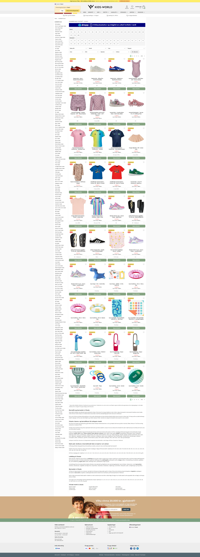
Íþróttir (105, 12)
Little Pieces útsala (59, 258)
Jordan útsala (58, 215)
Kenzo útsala (57, 226)
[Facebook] (131, 548)
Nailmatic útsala (58, 305)
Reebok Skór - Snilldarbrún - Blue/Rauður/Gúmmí (116, 79)
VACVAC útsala (58, 421)
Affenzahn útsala (58, 31)
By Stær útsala (58, 78)
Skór (98, 12)
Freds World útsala (59, 170)
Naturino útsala (58, 312)
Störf (110, 528)
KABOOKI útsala (58, 219)
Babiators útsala (58, 52)
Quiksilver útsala (58, 355)
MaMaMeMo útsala (59, 269)
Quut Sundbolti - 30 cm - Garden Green (136, 386)
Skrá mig (126, 509)
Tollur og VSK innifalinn (70, 15)
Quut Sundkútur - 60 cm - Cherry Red (78, 318)
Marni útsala (57, 277)
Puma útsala (57, 353)
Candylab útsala (58, 86)
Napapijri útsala (58, 308)
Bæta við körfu (78, 88)
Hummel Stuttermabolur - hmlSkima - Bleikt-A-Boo (97, 216)
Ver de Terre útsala (59, 425)
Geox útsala (57, 179)
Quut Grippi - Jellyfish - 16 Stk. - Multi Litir (117, 284)
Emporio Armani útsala (59, 145)
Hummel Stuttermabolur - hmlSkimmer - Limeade (97, 148)
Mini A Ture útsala (58, 286)
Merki (84, 12)
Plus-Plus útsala (58, 346)
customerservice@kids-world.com (66, 526)
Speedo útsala (58, 391)
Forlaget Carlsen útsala (59, 168)
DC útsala (57, 112)
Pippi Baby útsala (58, 340)
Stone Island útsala (59, 396)
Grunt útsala (57, 187)
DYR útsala (57, 132)
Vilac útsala (57, 432)
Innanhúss (140, 12)
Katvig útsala (57, 222)
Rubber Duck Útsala (59, 372)
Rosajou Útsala (58, 367)
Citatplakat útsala (58, 93)
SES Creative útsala (59, 378)
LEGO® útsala (72, 489)
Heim (56, 18)
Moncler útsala (58, 295)
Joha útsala (57, 213)
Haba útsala (57, 189)
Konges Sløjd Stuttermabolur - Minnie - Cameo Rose (78, 216)
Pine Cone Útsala (58, 338)
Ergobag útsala (58, 149)
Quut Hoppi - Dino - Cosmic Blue (97, 283)
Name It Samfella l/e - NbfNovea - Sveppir (78, 182)
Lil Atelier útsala (58, 254)
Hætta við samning (59, 537)
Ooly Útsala (57, 323)
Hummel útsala (58, 200)
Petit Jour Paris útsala (59, 333)
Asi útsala (57, 48)
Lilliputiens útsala (58, 256)
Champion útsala (58, 89)
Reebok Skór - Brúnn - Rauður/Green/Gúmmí (78, 79)
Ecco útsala (57, 138)
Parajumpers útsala (59, 327)
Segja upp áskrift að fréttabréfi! (116, 533)
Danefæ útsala (58, 108)
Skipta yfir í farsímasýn (140, 554)
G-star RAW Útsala (59, 175)
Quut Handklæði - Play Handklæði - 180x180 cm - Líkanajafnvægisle (136, 318)
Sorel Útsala (57, 389)
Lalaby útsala (57, 239)
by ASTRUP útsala (58, 74)
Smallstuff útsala (58, 381)
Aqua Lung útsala (58, 41)
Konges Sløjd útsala (59, 234)
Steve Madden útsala (59, 395)
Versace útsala (58, 428)
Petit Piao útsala (58, 335)
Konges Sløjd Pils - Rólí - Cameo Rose (136, 148)
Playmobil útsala (58, 344)
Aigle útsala (57, 33)
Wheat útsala (57, 440)
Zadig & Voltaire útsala (59, 447)
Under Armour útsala (59, 419)
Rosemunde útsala (59, 368)
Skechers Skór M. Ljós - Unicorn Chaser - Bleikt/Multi (117, 216)
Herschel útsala (58, 194)
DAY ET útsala (58, 110)
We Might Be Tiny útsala (60, 438)
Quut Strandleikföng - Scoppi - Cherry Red (117, 352)
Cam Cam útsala (58, 84)
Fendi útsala (57, 153)
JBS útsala (57, 211)
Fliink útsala (57, 162)
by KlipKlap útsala (58, 76)
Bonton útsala (58, 69)
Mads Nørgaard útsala (59, 267)
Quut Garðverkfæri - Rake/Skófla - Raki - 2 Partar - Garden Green (78, 386)
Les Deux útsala (58, 249)
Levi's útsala (57, 250)
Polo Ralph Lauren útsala (60, 348)
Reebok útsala (58, 361)
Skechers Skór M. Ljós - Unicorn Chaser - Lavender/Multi (136, 250)
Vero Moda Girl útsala (59, 426)
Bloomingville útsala (59, 63)
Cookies (132, 554)
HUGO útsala (57, 198)
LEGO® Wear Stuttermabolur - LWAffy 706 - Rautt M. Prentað (117, 182)
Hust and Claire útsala (59, 202)
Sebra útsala (57, 376)
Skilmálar (101, 554)
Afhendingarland (125, 554)
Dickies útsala (58, 119)
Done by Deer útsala (59, 129)
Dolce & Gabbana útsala (60, 127)
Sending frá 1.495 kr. (113, 15)
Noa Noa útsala (58, 320)
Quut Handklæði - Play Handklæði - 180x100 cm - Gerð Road (117, 318)
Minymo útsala (58, 292)
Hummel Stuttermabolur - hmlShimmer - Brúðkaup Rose (78, 148)
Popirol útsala (58, 352)
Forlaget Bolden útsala (59, 166)
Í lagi (62, 10)
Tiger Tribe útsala (58, 411)
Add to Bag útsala (58, 27)
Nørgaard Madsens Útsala (60, 322)
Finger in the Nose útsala (60, 159)
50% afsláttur (57, 24)
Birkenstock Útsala (59, 57)
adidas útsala (57, 29)
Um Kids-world (112, 526)
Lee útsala (57, 243)
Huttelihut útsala (58, 204)
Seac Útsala (57, 374)
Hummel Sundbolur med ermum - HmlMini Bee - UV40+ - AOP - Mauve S (97, 114)
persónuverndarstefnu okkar (123, 520)
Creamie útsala (58, 106)
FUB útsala (57, 172)
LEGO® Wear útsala (59, 247)
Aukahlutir (114, 12)
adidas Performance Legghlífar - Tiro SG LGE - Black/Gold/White (78, 250)
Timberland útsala (58, 413)
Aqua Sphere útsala (59, 42)
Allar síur (135, 51)
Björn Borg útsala (58, 61)
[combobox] (78, 85)
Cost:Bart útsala (58, 104)
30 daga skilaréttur (132, 15)
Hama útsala (57, 190)
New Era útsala (58, 316)
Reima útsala (57, 363)
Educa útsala (57, 140)
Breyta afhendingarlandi (72, 10)
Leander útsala (58, 241)
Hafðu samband (89, 526)
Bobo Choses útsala (59, 65)
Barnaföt (90, 12)
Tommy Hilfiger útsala (59, 417)
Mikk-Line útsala (58, 284)
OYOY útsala (57, 325)
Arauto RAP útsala (59, 44)
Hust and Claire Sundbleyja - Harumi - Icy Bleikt (116, 250)
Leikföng (132, 12)
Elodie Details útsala (59, 144)
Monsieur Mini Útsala (59, 297)
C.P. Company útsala (59, 80)
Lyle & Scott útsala (59, 265)
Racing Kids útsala (59, 357)
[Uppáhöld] (86, 59)
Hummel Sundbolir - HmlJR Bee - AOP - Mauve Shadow (136, 79)
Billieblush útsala (58, 56)
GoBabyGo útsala (58, 183)
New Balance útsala (59, 314)
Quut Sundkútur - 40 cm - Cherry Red (136, 284)
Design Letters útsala (59, 114)
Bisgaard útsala (58, 59)
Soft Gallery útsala (58, 387)
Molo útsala (57, 293)
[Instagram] (134, 548)
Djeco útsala (57, 123)
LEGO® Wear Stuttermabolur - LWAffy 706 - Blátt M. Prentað (97, 182)
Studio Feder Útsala (59, 398)
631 (142, 56)
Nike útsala (57, 318)
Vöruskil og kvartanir (90, 529)
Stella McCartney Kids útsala (61, 393)
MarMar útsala (58, 275)
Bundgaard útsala (58, 72)
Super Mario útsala (59, 402)
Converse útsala (58, 101)
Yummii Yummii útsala (59, 445)
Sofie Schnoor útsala (59, 385)
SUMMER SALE (62, 18)
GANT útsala (57, 177)
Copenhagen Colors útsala (60, 102)
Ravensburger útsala (59, 359)
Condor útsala (58, 99)
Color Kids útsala (58, 95)
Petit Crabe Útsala (58, 331)
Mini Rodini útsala (59, 288)
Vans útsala (57, 423)
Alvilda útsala (58, 35)
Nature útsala (58, 310)
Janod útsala (57, 209)
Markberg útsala (58, 273)
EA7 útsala (57, 134)
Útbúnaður (123, 12)
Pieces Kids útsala (58, 337)
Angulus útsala (58, 39)
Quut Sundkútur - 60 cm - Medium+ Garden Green (97, 352)
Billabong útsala (58, 54)
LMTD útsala (57, 263)
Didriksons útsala (58, 121)
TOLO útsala (57, 415)
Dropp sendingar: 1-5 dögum (92, 15)
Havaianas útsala (58, 192)
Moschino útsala (58, 299)
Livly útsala (57, 262)
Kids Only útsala (58, 232)
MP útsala (57, 301)
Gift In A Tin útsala (59, 181)
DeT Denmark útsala (59, 117)
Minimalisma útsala (59, 290)
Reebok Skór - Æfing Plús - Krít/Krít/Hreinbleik (97, 79)
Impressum (118, 554)
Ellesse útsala (57, 142)
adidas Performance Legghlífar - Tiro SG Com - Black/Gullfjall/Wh (136, 216)
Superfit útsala (58, 404)
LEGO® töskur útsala (59, 245)
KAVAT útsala (58, 224)
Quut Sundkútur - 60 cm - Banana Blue (97, 318)
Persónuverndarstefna (109, 554)
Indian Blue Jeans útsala (60, 205)
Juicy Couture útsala (59, 217)
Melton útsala (58, 278)
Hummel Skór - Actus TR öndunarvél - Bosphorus (136, 182)
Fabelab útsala (58, 151)
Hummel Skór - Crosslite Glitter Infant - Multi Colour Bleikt (117, 113)
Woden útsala (58, 441)
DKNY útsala (57, 125)
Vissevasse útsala (58, 434)
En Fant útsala (58, 147)
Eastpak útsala (58, 136)
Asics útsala (57, 50)
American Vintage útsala (60, 37)
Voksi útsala (57, 436)
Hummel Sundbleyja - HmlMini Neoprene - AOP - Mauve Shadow (78, 113)
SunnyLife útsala (58, 400)
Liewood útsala (58, 252)
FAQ (110, 531)
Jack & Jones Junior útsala (60, 207)
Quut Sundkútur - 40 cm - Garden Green (116, 386)
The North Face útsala (59, 410)
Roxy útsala (57, 370)
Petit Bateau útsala (59, 329)
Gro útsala (57, 185)
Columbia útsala (58, 97)
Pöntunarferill (89, 531)
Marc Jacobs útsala (59, 271)
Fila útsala (57, 155)
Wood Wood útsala (59, 443)
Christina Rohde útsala (59, 91)
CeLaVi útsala (58, 87)
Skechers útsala (58, 380)
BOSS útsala (57, 71)
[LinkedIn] (137, 548)
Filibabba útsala (58, 157)
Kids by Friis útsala (59, 228)
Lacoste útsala (58, 235)
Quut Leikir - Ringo (97, 385)
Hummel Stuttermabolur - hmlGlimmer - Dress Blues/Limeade (117, 148)
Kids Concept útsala (59, 230)
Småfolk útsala (58, 383)
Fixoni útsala (57, 160)
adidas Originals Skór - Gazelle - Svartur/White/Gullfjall (97, 250)
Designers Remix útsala (60, 116)
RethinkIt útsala (58, 365)
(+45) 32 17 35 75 (61, 528)
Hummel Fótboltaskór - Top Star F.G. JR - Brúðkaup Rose (136, 113)
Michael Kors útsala (59, 282)
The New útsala (58, 408)
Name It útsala (58, 307)
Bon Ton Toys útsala (59, 67)
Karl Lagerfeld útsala (59, 220)
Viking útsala (57, 430)
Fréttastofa (111, 529)
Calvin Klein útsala (59, 82)
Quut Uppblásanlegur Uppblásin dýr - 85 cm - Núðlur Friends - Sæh (78, 352)
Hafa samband (59, 525)
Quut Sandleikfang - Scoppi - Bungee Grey (136, 352)
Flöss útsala (57, 164)
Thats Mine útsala (58, 406)
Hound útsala (58, 196)
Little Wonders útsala (59, 260)
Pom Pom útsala (58, 350)
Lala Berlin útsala (58, 237)
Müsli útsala (57, 303)
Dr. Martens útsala (58, 131)
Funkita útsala (58, 174)
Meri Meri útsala (58, 280)
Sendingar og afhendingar (92, 528)
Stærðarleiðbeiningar (91, 534)
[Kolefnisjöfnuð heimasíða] (115, 548)
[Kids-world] (100, 7)
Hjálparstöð (88, 533)
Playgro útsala (58, 342)
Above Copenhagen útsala (60, 26)
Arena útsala (57, 46)
